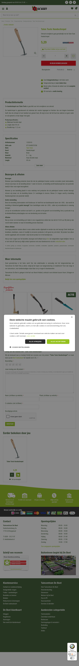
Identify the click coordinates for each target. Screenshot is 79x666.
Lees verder (31, 336)
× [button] (72, 317)
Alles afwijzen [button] (35, 341)
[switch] (72, 658)
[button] (19, 347)
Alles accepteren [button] (58, 341)
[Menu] (75, 644)
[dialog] (39, 333)
